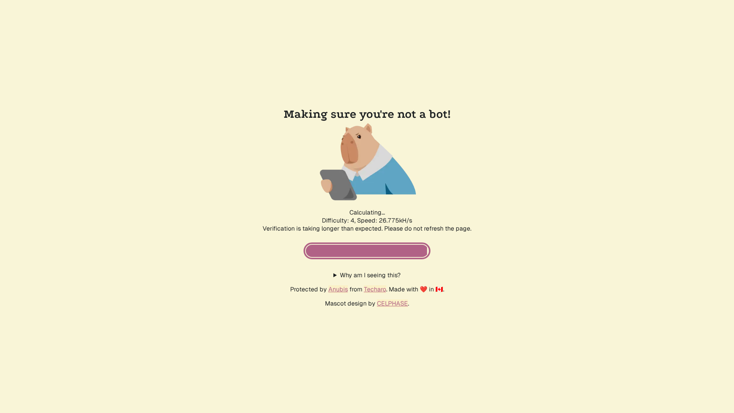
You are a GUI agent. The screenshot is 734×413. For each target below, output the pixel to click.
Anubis (338, 289)
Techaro (375, 289)
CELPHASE (392, 303)
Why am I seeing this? (370, 275)
